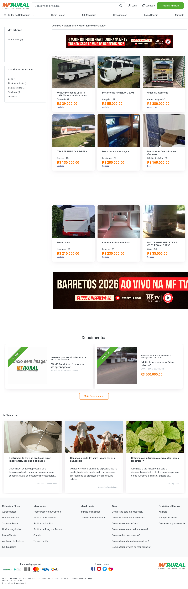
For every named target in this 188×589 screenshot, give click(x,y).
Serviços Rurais (10, 523)
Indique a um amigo (90, 511)
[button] (121, 5)
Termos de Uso (41, 541)
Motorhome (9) (15, 39)
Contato (37, 535)
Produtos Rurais (10, 517)
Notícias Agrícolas (11, 529)
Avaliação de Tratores (13, 541)
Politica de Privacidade (45, 517)
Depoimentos (120, 15)
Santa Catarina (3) (16, 88)
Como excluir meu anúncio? (126, 535)
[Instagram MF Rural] (111, 569)
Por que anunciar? (168, 517)
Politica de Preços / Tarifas (47, 529)
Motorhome (14, 30)
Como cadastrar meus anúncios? (128, 517)
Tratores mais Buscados (92, 517)
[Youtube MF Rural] (99, 569)
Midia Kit (179, 15)
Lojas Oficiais (151, 15)
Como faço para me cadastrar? (127, 511)
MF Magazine (89, 15)
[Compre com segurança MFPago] (7, 569)
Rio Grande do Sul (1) (17, 83)
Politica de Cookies (43, 523)
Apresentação (9, 511)
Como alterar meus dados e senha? (130, 529)
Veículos (56, 25)
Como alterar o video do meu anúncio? (131, 547)
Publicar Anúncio (170, 5)
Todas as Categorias (19, 15)
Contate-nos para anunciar (172, 523)
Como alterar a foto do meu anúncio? (130, 541)
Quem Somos (58, 15)
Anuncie (163, 511)
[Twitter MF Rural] (105, 569)
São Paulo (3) (14, 92)
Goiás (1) (12, 79)
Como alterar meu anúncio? (126, 523)
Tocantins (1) (14, 96)
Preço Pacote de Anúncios (47, 511)
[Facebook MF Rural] (93, 569)
